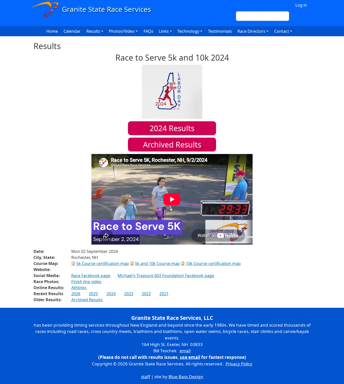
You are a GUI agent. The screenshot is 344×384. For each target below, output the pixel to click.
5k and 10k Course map (157, 263)
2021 (163, 293)
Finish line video (86, 281)
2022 (146, 293)
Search (298, 16)
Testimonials (220, 31)
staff (145, 376)
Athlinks (79, 287)
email (185, 351)
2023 (128, 293)
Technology (188, 31)
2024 (111, 293)
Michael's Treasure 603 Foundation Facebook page (166, 275)
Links (164, 31)
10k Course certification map (213, 263)
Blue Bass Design (185, 376)
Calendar (72, 31)
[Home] (93, 9)
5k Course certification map (102, 263)
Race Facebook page (90, 275)
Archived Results (172, 144)
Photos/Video (122, 31)
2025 (93, 293)
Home (52, 31)
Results (172, 128)
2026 (75, 293)
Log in (301, 5)
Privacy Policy (239, 364)
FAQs (148, 31)
